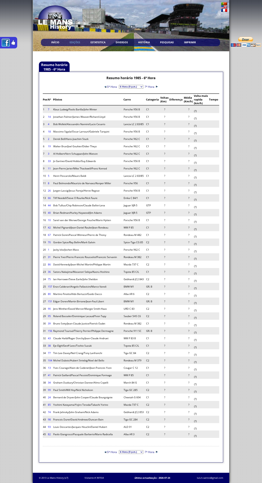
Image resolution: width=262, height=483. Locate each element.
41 (49, 375)
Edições (75, 42)
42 (49, 227)
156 (50, 331)
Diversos (122, 42)
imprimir (190, 42)
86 (49, 264)
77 (49, 353)
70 (49, 242)
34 (49, 382)
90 (49, 309)
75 (49, 279)
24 (49, 397)
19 (49, 146)
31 (49, 257)
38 (49, 345)
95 (49, 316)
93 (49, 427)
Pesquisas (167, 42)
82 (49, 434)
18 (49, 131)
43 (49, 338)
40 (49, 213)
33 (49, 161)
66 (49, 198)
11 (49, 168)
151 (50, 301)
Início (55, 42)
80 (49, 294)
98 (49, 419)
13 (49, 368)
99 (49, 390)
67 (49, 235)
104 (50, 360)
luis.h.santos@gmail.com (210, 477)
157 (50, 286)
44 (49, 205)
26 (49, 190)
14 (49, 117)
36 (49, 272)
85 (49, 404)
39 (49, 323)
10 (49, 220)
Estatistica (97, 42)
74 (49, 412)
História (144, 42)
